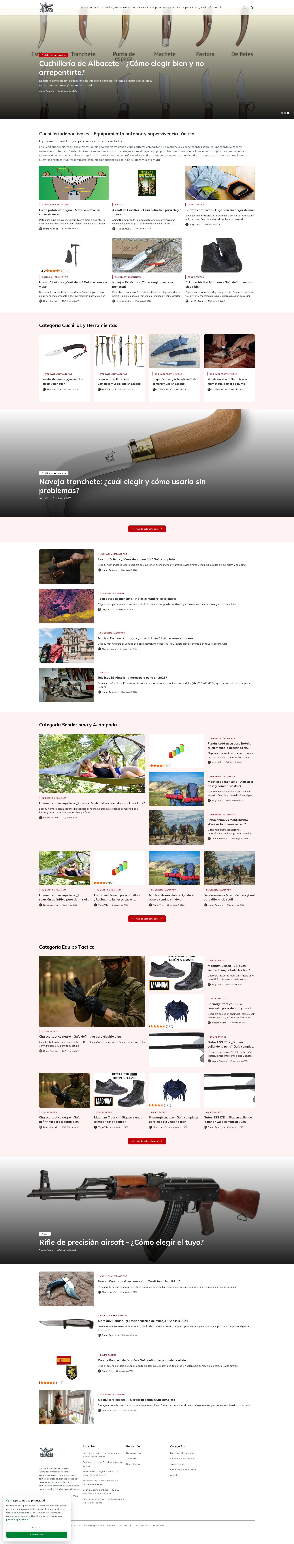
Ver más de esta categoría (145, 528)
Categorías (177, 1446)
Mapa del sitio (159, 1525)
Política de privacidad (94, 1525)
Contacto (111, 1525)
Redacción (133, 1446)
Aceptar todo (36, 1534)
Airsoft (218, 7)
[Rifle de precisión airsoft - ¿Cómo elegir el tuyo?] (147, 1210)
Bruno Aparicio (46, 90)
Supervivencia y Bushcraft (197, 7)
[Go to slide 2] (285, 113)
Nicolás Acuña (46, 1249)
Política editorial (142, 1525)
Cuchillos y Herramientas (116, 7)
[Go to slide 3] (288, 113)
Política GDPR (125, 1525)
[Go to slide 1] (282, 113)
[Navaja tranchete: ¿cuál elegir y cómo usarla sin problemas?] (147, 463)
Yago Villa (44, 498)
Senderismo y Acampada (147, 7)
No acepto (37, 1527)
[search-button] (244, 7)
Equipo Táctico (171, 7)
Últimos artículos (90, 7)
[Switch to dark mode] (252, 7)
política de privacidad (17, 1519)
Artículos (89, 1446)
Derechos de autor (72, 1525)
